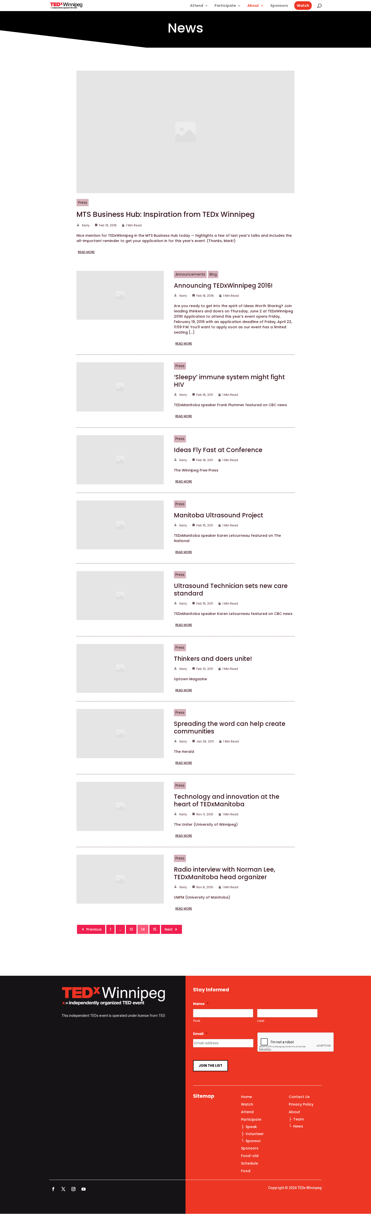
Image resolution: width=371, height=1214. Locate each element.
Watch (303, 5)
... (120, 929)
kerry (86, 225)
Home (246, 1097)
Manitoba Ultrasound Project (218, 515)
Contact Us (299, 1097)
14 (143, 929)
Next (169, 929)
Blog (213, 274)
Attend (196, 6)
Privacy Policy (301, 1105)
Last (261, 1021)
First (197, 1021)
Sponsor (253, 1140)
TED (161, 1016)
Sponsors (279, 6)
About (253, 6)
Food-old (249, 1156)
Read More (86, 252)
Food (245, 1171)
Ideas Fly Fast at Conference (218, 450)
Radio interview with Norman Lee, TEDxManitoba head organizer (224, 873)
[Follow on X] (63, 1189)
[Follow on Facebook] (53, 1189)
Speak (251, 1126)
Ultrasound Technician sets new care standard (231, 590)
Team (298, 1119)
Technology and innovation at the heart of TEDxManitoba (226, 800)
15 (154, 929)
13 (131, 929)
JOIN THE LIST (210, 1065)
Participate (225, 6)
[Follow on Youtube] (84, 1189)
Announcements (190, 274)
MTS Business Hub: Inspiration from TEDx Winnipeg (165, 214)
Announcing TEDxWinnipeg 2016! (223, 285)
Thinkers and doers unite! (213, 659)
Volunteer (255, 1133)
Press (82, 202)
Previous (94, 929)
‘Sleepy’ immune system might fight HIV (229, 381)
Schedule (249, 1164)
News (298, 1126)
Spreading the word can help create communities (229, 727)
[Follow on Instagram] (73, 1189)
